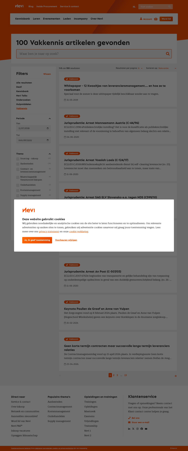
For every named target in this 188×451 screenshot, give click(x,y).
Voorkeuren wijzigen (66, 240)
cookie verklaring (78, 231)
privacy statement (49, 231)
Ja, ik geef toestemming (37, 240)
